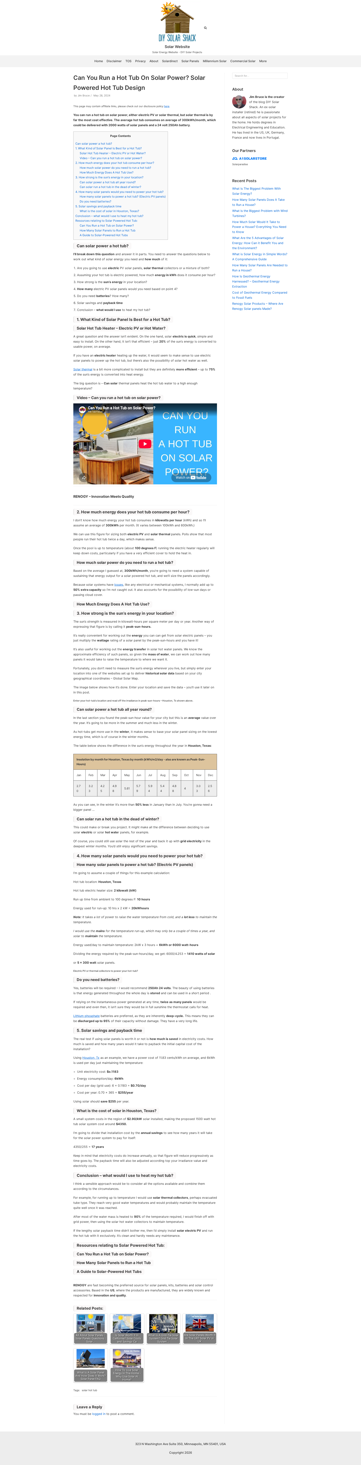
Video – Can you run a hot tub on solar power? (111, 158)
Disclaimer (114, 61)
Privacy (140, 61)
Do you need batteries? (95, 201)
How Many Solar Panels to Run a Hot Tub (107, 230)
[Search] (283, 76)
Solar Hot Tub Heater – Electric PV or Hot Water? (113, 153)
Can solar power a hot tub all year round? (108, 182)
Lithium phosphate (86, 1016)
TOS (128, 61)
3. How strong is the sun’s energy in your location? (109, 177)
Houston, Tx (90, 1058)
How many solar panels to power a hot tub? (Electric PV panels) (123, 196)
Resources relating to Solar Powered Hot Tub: (106, 220)
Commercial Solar (243, 61)
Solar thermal (82, 369)
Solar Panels (190, 61)
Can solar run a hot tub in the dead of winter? (110, 187)
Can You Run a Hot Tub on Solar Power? (107, 225)
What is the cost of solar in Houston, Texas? (109, 211)
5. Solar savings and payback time (98, 206)
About (153, 61)
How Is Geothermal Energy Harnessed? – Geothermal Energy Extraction (256, 281)
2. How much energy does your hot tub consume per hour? (114, 163)
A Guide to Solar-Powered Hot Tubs (104, 235)
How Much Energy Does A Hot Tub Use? (106, 172)
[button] (205, 27)
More (263, 61)
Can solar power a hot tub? (93, 143)
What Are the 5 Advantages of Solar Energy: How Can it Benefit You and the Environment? (258, 243)
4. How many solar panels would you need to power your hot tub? (119, 192)
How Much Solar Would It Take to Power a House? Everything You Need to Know (259, 227)
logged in (98, 1414)
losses (118, 584)
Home (98, 61)
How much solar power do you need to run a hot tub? (115, 167)
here (166, 106)
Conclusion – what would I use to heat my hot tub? (109, 216)
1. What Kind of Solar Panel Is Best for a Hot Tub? (108, 148)
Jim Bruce (84, 95)
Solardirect (170, 61)
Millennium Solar (215, 61)
